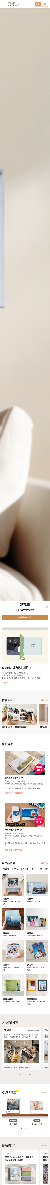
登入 (45, 4)
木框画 (21, 1068)
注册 (37, 4)
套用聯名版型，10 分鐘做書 (25, 617)
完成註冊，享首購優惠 (14, 793)
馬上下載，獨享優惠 (13, 850)
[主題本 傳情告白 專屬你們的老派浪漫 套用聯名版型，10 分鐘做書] (25, 304)
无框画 (27, 1068)
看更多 (43, 700)
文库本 (14, 1068)
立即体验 (5, 683)
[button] (13, 1106)
